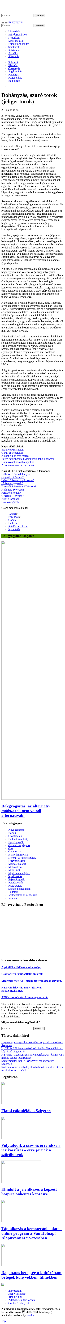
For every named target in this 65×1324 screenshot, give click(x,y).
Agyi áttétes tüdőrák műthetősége (21, 967)
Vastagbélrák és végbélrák (22, 894)
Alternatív (13, 56)
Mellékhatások (16, 40)
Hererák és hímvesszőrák (22, 857)
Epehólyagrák (16, 842)
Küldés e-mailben (18, 526)
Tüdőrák (13, 891)
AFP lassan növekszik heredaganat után (24, 997)
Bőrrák (12, 832)
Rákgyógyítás (32, 7)
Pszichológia (15, 77)
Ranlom (31, 1315)
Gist (10, 848)
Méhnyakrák (15, 867)
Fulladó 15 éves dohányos (15, 474)
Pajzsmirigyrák (16, 879)
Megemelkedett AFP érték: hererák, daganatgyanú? (31, 980)
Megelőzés (14, 31)
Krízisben (13, 50)
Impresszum (14, 1290)
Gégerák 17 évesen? (12, 477)
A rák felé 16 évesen (12, 489)
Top (3, 1321)
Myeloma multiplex (19, 873)
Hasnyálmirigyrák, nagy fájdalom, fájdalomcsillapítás (21, 989)
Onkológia (14, 68)
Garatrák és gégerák (19, 845)
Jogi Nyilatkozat (17, 1293)
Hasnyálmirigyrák (18, 854)
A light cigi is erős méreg (15, 455)
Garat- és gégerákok (12, 452)
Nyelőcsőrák (15, 876)
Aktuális (13, 53)
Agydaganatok (16, 829)
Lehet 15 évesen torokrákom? (17, 480)
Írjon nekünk (15, 1296)
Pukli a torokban (10, 498)
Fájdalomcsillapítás (18, 43)
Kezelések (14, 37)
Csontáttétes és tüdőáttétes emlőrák (22, 973)
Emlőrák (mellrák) (18, 839)
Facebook (13, 516)
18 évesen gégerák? (12, 483)
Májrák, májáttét (17, 863)
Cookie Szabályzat (18, 1303)
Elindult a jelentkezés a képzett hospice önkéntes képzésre (29, 1191)
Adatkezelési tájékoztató (21, 1299)
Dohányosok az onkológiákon (17, 462)
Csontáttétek (15, 836)
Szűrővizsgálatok (17, 34)
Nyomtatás (14, 529)
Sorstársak (14, 47)
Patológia (13, 74)
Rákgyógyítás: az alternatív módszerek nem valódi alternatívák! (25, 811)
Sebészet (13, 62)
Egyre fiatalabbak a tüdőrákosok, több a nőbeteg (27, 458)
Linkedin (13, 523)
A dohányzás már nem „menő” (18, 465)
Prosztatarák (15, 885)
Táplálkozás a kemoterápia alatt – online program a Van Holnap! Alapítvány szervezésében (31, 1233)
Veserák (12, 898)
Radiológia (14, 80)
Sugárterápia (15, 71)
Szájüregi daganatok (12, 449)
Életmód (13, 65)
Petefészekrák (15, 882)
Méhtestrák (14, 870)
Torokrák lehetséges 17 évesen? (18, 486)
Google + (13, 519)
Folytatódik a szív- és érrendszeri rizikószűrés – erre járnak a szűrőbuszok (30, 1150)
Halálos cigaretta (10, 502)
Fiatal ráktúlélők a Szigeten (26, 1110)
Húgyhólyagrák (16, 860)
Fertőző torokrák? (11, 492)
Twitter (12, 513)
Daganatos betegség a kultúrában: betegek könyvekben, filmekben (31, 1275)
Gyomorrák (14, 851)
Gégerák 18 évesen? (12, 495)
